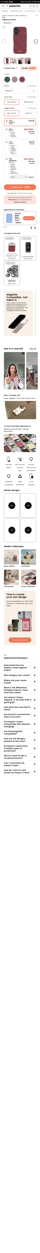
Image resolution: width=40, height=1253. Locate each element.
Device (6, 85)
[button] (30, 6)
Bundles (5, 11)
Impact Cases (13, 16)
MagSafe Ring (9, 108)
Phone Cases (29, 11)
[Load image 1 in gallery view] (7, 61)
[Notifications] (7, 6)
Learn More (32, 86)
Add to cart (29, 218)
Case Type (8, 97)
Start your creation (20, 640)
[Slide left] (4, 41)
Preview (30, 177)
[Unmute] (21, 385)
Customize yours (16, 11)
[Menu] (4, 6)
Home (4, 16)
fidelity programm (20, 202)
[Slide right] (36, 41)
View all (32, 348)
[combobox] (20, 91)
